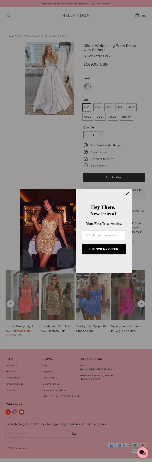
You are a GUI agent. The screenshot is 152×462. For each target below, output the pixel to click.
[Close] (127, 193)
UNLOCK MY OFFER (103, 249)
